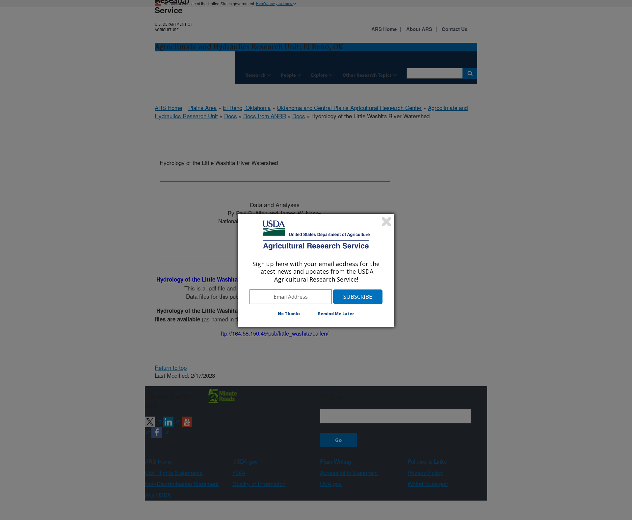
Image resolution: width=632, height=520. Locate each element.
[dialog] (316, 270)
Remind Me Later (336, 313)
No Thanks (289, 313)
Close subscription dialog (386, 221)
